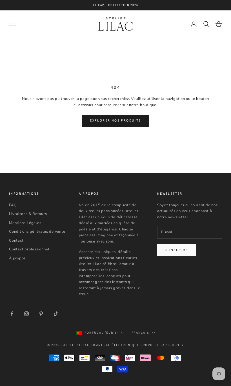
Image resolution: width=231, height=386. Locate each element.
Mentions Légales (25, 222)
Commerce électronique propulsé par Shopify (137, 345)
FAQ (13, 205)
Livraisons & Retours (28, 213)
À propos (17, 258)
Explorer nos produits (115, 120)
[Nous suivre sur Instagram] (26, 314)
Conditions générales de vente (37, 231)
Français (140, 333)
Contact (16, 240)
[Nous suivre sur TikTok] (56, 314)
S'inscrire (176, 250)
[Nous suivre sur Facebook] (12, 314)
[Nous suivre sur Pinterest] (41, 314)
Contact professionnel (29, 249)
